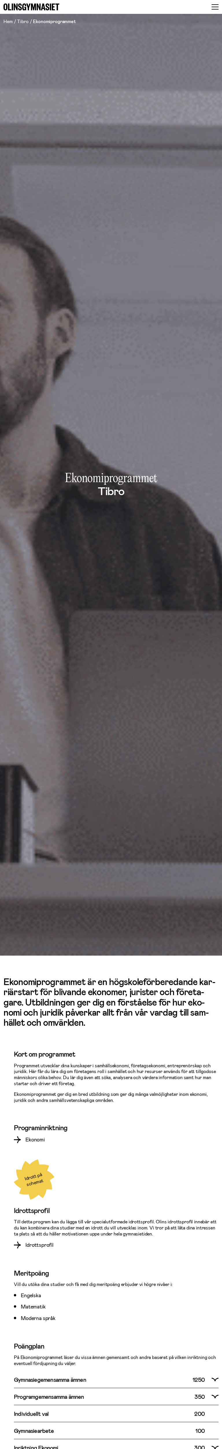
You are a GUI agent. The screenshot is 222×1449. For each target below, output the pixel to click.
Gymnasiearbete (34, 1430)
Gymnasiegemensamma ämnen (50, 1379)
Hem (8, 21)
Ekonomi (35, 1139)
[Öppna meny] (215, 6)
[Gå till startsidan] (31, 6)
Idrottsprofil (39, 1245)
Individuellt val (31, 1413)
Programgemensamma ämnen (49, 1396)
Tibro (22, 21)
